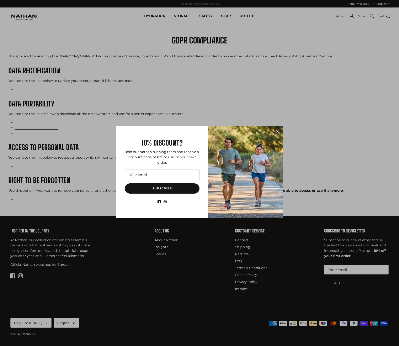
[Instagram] (165, 201)
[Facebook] (159, 201)
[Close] (277, 131)
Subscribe (162, 188)
